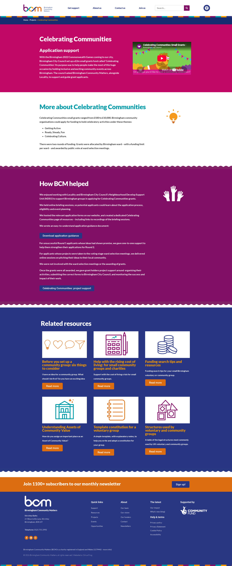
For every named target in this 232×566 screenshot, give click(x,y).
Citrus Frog (87, 555)
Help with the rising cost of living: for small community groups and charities (115, 365)
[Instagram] (35, 538)
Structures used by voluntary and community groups (165, 430)
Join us (142, 8)
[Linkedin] (31, 538)
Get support (73, 8)
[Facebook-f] (26, 538)
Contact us (120, 8)
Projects (33, 20)
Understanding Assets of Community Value (61, 428)
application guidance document (91, 225)
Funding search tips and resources (163, 363)
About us (97, 8)
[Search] (187, 8)
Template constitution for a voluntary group (115, 428)
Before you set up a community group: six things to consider (64, 365)
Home (25, 20)
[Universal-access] (207, 8)
